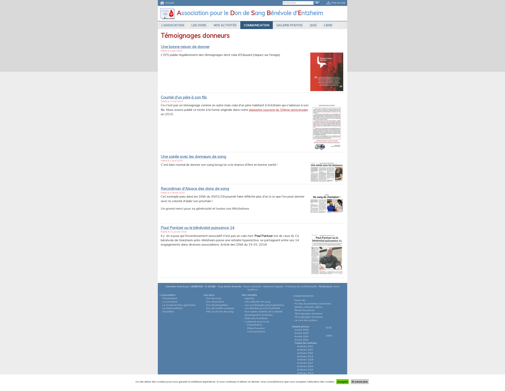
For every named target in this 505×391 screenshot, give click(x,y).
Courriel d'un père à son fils (184, 97)
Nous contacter (252, 286)
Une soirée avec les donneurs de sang (193, 156)
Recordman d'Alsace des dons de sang (195, 188)
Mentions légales (273, 286)
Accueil (170, 2)
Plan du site (338, 2)
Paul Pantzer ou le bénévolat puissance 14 (198, 227)
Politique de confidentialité (301, 286)
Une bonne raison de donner (185, 46)
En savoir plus (360, 381)
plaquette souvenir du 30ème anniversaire (278, 110)
